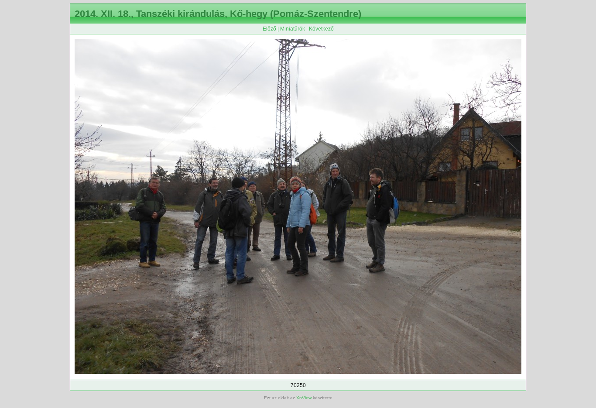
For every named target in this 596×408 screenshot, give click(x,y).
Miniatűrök (292, 29)
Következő (321, 29)
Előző (269, 29)
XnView (304, 397)
